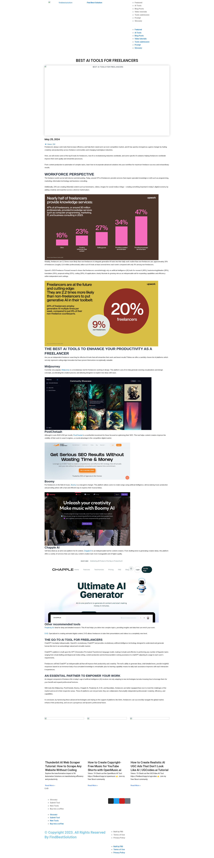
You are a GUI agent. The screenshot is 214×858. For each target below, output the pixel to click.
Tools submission (142, 15)
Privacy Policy (119, 838)
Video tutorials (141, 12)
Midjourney (66, 370)
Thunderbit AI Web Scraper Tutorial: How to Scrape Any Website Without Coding (63, 766)
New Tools (54, 806)
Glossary (138, 21)
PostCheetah (78, 435)
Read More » (50, 785)
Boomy (73, 485)
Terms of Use (119, 835)
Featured (138, 3)
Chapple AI (88, 551)
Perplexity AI (49, 627)
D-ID (46, 633)
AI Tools (138, 6)
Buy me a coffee (57, 809)
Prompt (138, 18)
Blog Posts (139, 9)
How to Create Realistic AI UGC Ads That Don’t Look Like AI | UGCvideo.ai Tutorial (149, 766)
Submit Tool (55, 803)
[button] (149, 26)
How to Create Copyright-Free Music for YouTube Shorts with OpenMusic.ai (104, 766)
